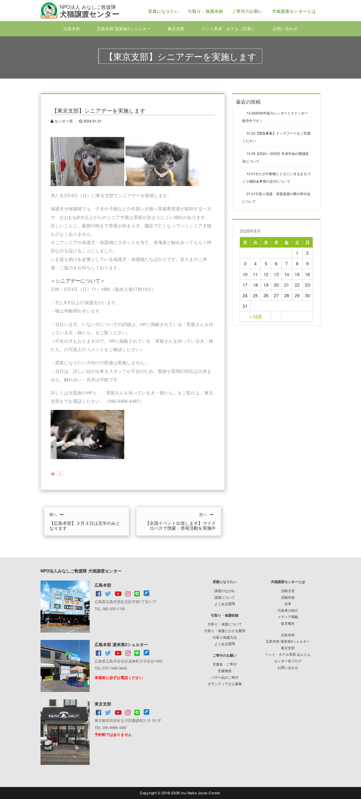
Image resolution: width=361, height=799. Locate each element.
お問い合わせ (285, 28)
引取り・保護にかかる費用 (224, 630)
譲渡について (224, 597)
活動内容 (288, 597)
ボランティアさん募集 (225, 683)
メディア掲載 (288, 616)
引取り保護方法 (225, 637)
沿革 (287, 603)
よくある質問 (224, 603)
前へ (84, 521)
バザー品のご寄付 (224, 677)
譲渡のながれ (224, 590)
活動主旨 (288, 590)
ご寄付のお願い (247, 11)
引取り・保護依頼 (205, 11)
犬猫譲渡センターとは (294, 11)
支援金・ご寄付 (225, 664)
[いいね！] (53, 474)
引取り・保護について (225, 624)
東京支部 (176, 28)
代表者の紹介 (288, 610)
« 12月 (255, 316)
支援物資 (225, 670)
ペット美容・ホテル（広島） (228, 28)
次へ (180, 521)
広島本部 (71, 28)
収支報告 (288, 623)
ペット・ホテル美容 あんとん (288, 654)
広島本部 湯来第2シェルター (124, 28)
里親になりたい (163, 11)
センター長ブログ (288, 660)
